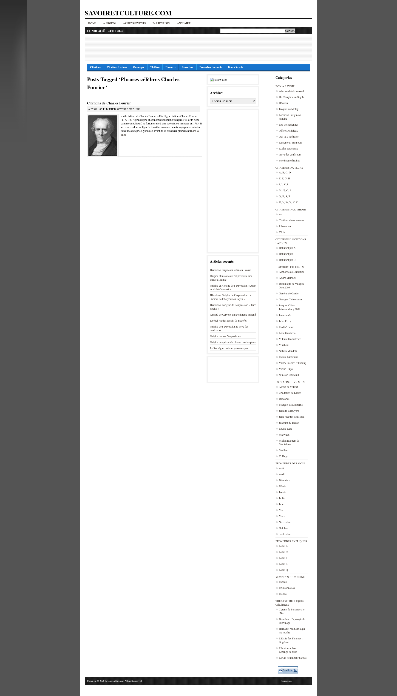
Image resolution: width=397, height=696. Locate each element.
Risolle (282, 593)
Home (92, 23)
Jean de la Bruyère (289, 410)
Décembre (284, 480)
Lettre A (283, 546)
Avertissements (134, 23)
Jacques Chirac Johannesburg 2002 (289, 307)
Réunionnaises (287, 588)
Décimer (283, 103)
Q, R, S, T (284, 196)
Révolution (285, 226)
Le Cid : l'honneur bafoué (292, 657)
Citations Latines (117, 67)
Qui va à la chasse (288, 136)
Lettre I (283, 558)
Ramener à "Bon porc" (291, 142)
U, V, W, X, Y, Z (288, 202)
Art (281, 214)
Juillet (282, 498)
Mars (282, 516)
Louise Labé (285, 428)
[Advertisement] (198, 48)
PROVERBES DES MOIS (290, 463)
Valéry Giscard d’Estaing (292, 363)
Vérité (282, 232)
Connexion (286, 680)
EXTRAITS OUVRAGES (290, 382)
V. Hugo (283, 456)
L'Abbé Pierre (286, 327)
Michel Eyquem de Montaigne (289, 442)
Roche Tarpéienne (288, 148)
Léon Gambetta (287, 333)
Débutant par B (287, 254)
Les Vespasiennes (288, 124)
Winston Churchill (289, 375)
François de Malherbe (291, 404)
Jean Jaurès (285, 315)
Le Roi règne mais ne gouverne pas (229, 348)
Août (281, 468)
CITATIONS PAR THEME (290, 209)
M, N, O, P (285, 190)
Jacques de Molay (288, 109)
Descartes (284, 398)
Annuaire (183, 23)
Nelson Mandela (288, 351)
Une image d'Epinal (289, 160)
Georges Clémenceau (290, 299)
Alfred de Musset (288, 386)
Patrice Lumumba (288, 357)
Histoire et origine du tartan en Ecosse (230, 270)
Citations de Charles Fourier (109, 103)
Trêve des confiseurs (290, 154)
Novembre (284, 522)
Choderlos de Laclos (290, 392)
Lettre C (283, 552)
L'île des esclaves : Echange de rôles (289, 649)
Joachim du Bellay (289, 422)
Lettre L (283, 564)
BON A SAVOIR (285, 86)
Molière (283, 450)
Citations (95, 67)
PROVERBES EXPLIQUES (291, 541)
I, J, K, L (284, 184)
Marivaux (284, 434)
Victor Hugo (286, 369)
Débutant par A (287, 248)
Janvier (283, 492)
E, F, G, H (284, 178)
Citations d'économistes (291, 220)
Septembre (284, 534)
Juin (281, 504)
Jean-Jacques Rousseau (291, 416)
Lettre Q (283, 570)
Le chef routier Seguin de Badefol (228, 320)
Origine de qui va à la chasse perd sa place (233, 342)
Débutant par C (287, 260)
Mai (281, 510)
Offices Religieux (288, 130)
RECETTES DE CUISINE (290, 577)
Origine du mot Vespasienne (225, 336)
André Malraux (287, 277)
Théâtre (154, 67)
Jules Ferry (285, 321)
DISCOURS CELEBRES (289, 267)
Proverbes (187, 67)
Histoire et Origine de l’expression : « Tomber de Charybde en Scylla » (230, 297)
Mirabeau (284, 345)
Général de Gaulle (288, 293)
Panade (283, 582)
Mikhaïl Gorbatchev (290, 339)
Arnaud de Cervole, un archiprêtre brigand (233, 314)
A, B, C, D (285, 172)
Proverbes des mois (210, 67)
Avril (281, 474)
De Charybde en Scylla (291, 97)
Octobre (283, 528)
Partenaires (161, 23)
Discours (170, 67)
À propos (109, 23)
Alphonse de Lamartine (291, 271)
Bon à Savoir (235, 67)
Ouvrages (138, 67)
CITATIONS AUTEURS (289, 167)
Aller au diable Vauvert (291, 91)
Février (283, 486)
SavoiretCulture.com (128, 13)
